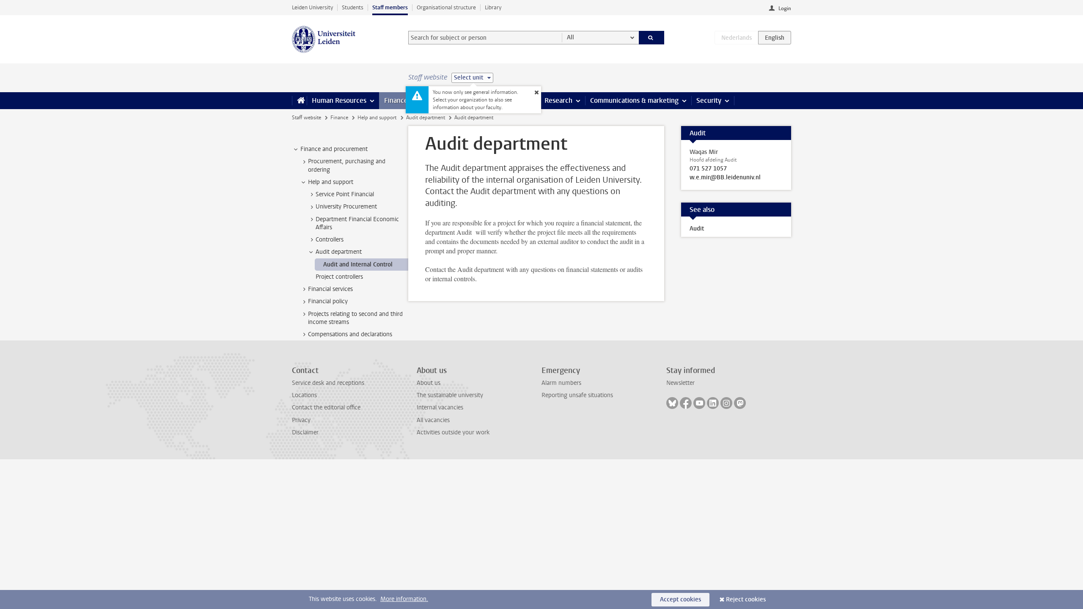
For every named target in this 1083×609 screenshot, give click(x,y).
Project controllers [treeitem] (339, 277)
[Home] (299, 100)
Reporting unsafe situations (577, 395)
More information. (404, 599)
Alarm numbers (561, 383)
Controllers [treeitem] (330, 240)
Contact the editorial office (326, 407)
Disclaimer (305, 432)
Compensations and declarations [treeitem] (350, 334)
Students (352, 7)
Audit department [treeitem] (339, 252)
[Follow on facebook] (686, 403)
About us (428, 383)
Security (708, 100)
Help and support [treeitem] (330, 182)
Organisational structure (446, 7)
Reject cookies (746, 599)
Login (784, 8)
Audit (697, 229)
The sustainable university (450, 395)
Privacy (301, 420)
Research (558, 100)
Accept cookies (680, 599)
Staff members (390, 7)
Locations (304, 395)
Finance (396, 100)
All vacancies (433, 420)
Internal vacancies (440, 407)
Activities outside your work (453, 432)
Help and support (376, 117)
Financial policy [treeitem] (328, 301)
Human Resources (339, 100)
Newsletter (680, 383)
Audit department (425, 117)
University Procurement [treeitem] (346, 207)
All (570, 37)
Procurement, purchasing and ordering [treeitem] (346, 165)
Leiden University (312, 7)
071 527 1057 (708, 169)
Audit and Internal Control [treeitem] (358, 265)
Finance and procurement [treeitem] (334, 149)
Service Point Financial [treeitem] (345, 194)
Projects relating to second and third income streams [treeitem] (355, 318)
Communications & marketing (634, 100)
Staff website (306, 117)
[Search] (652, 37)
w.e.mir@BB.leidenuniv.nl (725, 177)
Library (493, 7)
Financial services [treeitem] (330, 289)
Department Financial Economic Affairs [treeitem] (357, 223)
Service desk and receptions (328, 383)
